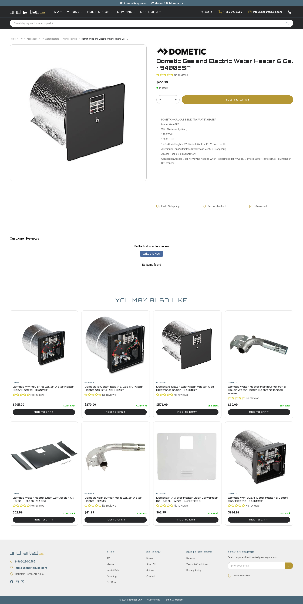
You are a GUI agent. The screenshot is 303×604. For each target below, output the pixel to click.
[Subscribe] (289, 565)
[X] (23, 581)
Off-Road (149, 11)
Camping (125, 11)
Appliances (32, 39)
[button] (164, 75)
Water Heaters (70, 39)
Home (13, 39)
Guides (150, 570)
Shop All (151, 564)
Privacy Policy (193, 570)
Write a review (151, 253)
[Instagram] (17, 581)
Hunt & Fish (98, 11)
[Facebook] (11, 581)
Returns (190, 558)
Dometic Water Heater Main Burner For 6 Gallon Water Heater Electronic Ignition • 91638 (257, 390)
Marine (73, 11)
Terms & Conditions (197, 564)
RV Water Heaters (50, 39)
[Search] (287, 23)
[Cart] (289, 11)
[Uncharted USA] (27, 12)
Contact (150, 576)
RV (56, 11)
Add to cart (44, 412)
